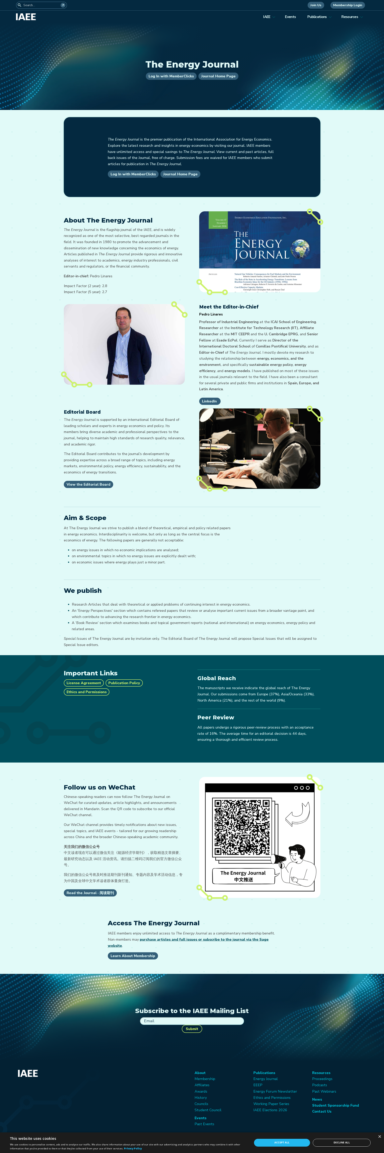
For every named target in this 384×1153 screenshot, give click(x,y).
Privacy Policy (133, 1148)
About (200, 1072)
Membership (205, 1078)
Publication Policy (124, 683)
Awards (201, 1091)
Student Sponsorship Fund (335, 1105)
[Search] (63, 5)
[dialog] (192, 1142)
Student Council (208, 1110)
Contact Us (321, 1111)
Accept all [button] (281, 1142)
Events (290, 16)
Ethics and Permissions (87, 692)
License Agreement (84, 683)
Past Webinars (324, 1091)
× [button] (379, 1136)
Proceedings (322, 1078)
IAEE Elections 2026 (270, 1110)
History (201, 1097)
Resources (349, 16)
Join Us (315, 5)
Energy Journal (265, 1078)
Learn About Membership (133, 955)
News (317, 1099)
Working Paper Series (271, 1103)
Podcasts (319, 1085)
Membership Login (347, 5)
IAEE (266, 16)
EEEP (257, 1085)
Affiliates (202, 1085)
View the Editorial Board (88, 484)
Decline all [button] (342, 1142)
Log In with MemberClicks (171, 76)
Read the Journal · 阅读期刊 (90, 892)
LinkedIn (210, 401)
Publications (317, 16)
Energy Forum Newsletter (275, 1091)
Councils (201, 1103)
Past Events (204, 1124)
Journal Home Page (218, 76)
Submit (192, 1028)
